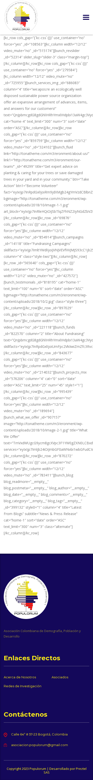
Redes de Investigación (22, 686)
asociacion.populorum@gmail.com (39, 745)
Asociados (60, 677)
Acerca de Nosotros (20, 677)
